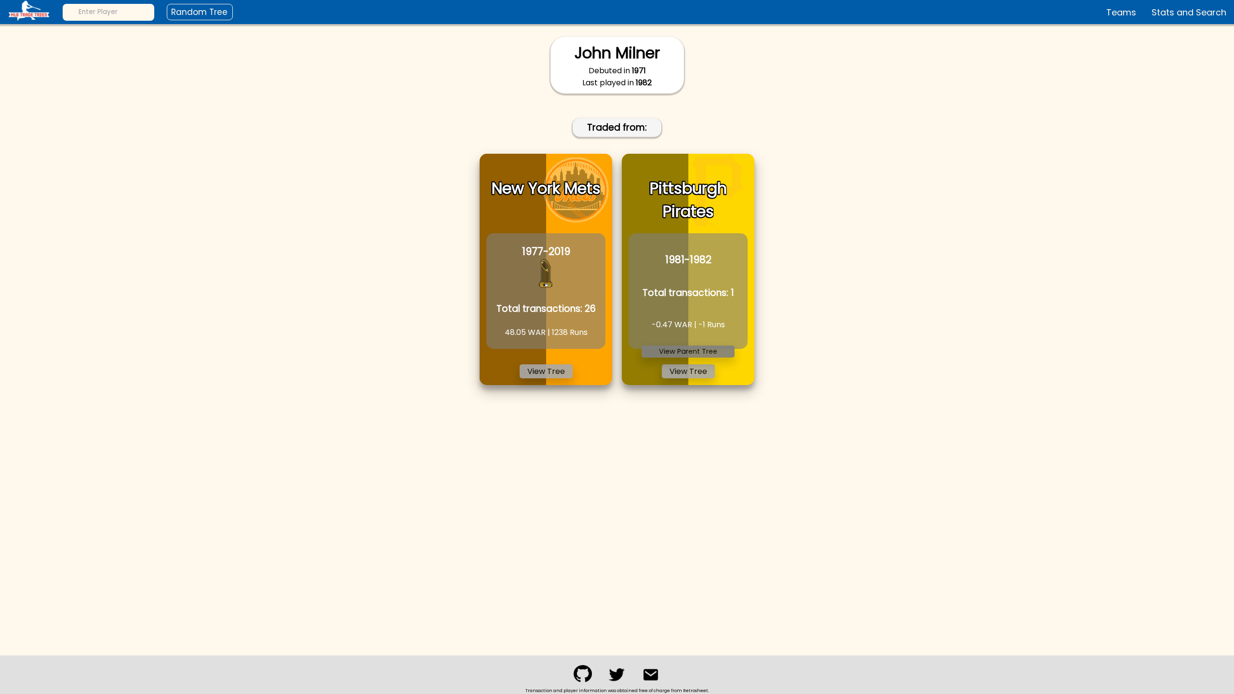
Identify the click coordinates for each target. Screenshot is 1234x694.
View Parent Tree (688, 351)
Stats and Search (1189, 12)
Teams (1121, 12)
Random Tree (199, 12)
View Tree (546, 371)
